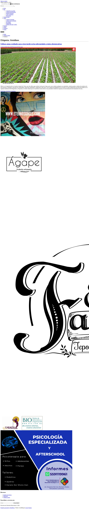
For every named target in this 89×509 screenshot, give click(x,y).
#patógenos (8, 91)
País (4, 9)
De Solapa (8, 22)
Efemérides (8, 23)
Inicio (4, 8)
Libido (4, 27)
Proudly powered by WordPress (8, 507)
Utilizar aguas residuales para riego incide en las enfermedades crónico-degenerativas (31, 44)
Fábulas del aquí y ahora (11, 24)
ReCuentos (8, 15)
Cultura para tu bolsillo (11, 20)
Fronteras (5, 28)
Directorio (5, 496)
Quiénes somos (6, 497)
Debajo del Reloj (10, 13)
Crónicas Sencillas (10, 19)
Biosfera (5, 25)
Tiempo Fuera (6, 17)
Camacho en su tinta (10, 10)
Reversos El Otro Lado (18, 46)
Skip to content (4, 1)
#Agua (3, 91)
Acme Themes (28, 507)
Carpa (4, 18)
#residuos (13, 91)
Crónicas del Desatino (11, 12)
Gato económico (9, 14)
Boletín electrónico (7, 495)
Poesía (4, 29)
